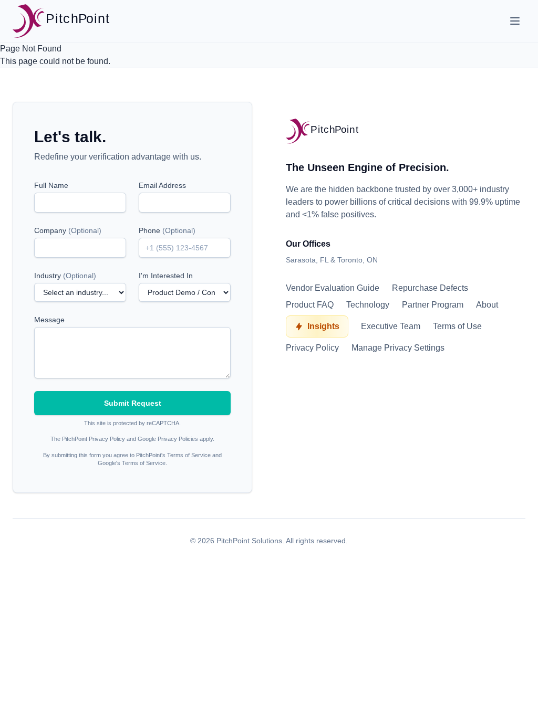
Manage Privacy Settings (397, 347)
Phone (167, 230)
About (487, 304)
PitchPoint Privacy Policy (93, 439)
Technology (367, 304)
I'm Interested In (166, 275)
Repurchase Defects (430, 287)
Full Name (51, 185)
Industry (65, 275)
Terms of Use (457, 326)
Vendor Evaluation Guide (332, 287)
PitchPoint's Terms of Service (173, 455)
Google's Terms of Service (131, 463)
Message (49, 319)
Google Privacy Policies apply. (176, 439)
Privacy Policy (312, 347)
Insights (323, 326)
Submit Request (132, 403)
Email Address (162, 185)
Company (67, 230)
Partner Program (432, 304)
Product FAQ (310, 304)
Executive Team (390, 326)
